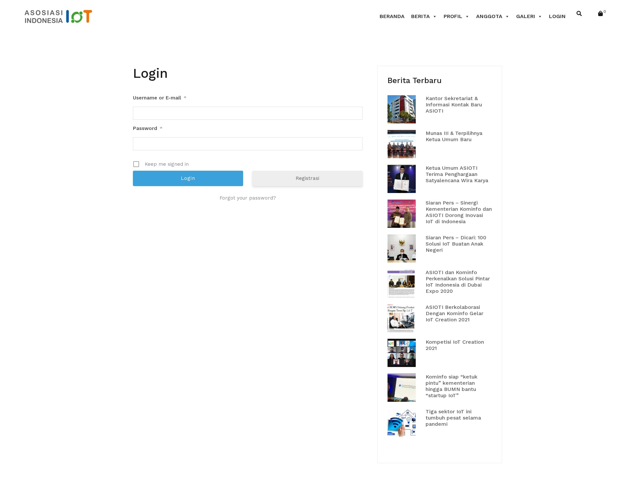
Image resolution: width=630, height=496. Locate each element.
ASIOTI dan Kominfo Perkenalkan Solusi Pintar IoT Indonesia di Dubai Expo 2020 (458, 281)
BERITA (420, 16)
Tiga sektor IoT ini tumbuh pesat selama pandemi (453, 417)
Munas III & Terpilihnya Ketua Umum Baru (454, 136)
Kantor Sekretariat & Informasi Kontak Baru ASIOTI (454, 104)
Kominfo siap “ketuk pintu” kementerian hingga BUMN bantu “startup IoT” (451, 386)
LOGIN (557, 16)
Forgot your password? (248, 198)
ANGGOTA (489, 16)
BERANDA (392, 16)
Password (147, 128)
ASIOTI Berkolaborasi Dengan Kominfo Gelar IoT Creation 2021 (454, 313)
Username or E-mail (159, 98)
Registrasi (307, 178)
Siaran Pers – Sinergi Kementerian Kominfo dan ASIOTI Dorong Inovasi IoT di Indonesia (459, 212)
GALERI (525, 16)
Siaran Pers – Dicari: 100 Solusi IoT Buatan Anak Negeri (456, 243)
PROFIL (453, 16)
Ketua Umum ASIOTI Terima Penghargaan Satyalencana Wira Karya (457, 174)
